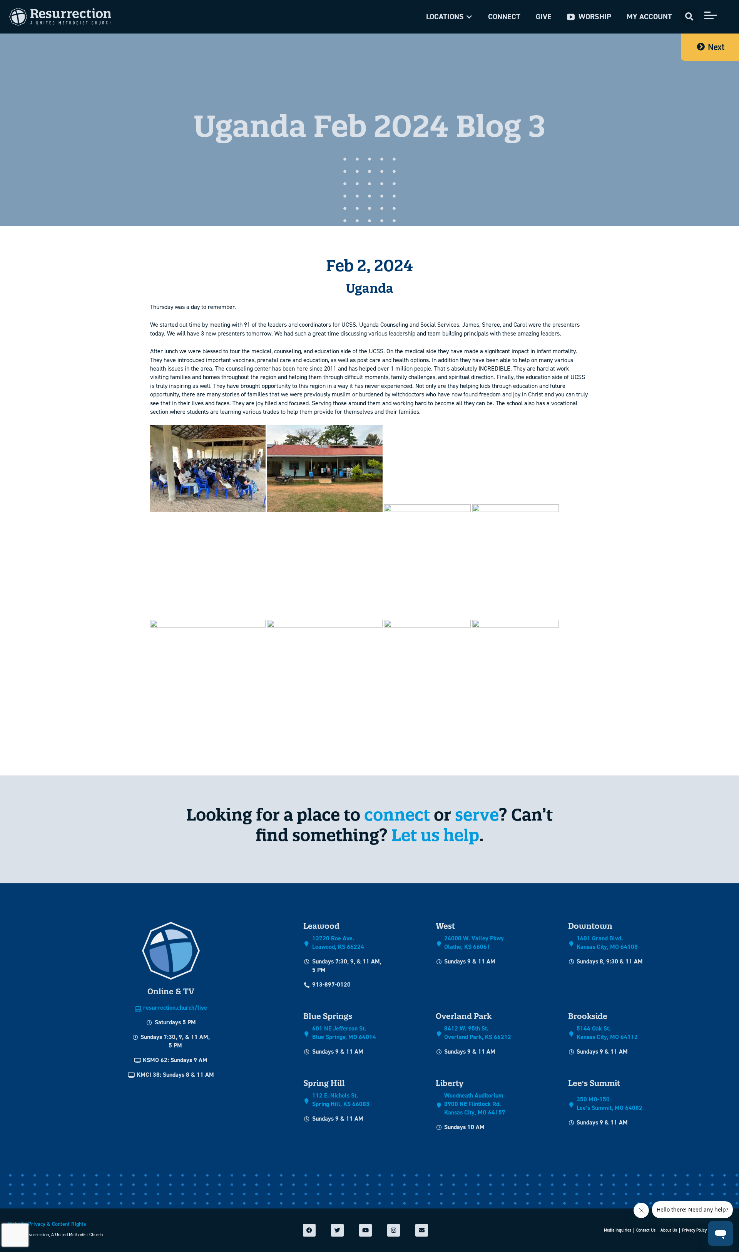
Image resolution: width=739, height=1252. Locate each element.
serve (477, 814)
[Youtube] (365, 1230)
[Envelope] (421, 1230)
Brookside (587, 1016)
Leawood (321, 926)
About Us (668, 1230)
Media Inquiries (617, 1230)
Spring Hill (324, 1083)
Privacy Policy (694, 1230)
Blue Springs (327, 1016)
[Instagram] (393, 1230)
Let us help (435, 835)
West (445, 926)
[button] (449, 17)
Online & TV (170, 991)
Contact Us (645, 1230)
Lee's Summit (594, 1083)
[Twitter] (337, 1230)
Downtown (590, 926)
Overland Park (464, 1016)
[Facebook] (309, 1230)
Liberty (449, 1083)
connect (397, 814)
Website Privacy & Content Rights (47, 1224)
